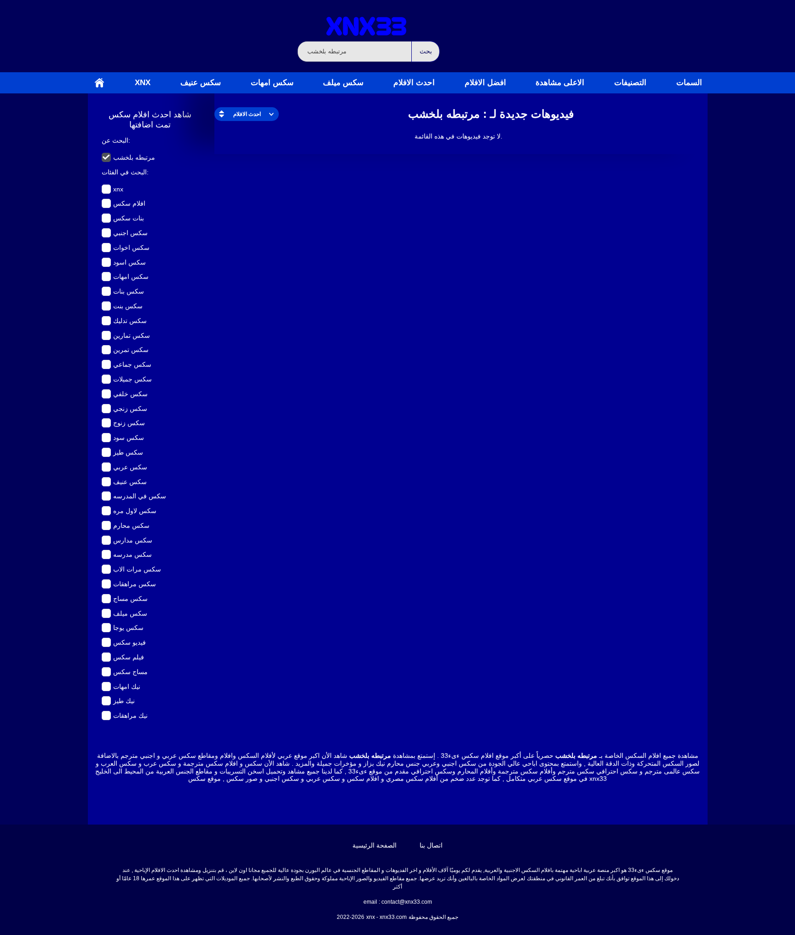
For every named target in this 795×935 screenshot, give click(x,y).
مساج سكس (130, 671)
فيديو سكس (129, 642)
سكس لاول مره (134, 510)
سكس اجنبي (130, 233)
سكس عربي (130, 467)
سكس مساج (130, 598)
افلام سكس (129, 203)
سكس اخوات (131, 247)
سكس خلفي (130, 394)
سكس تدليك (130, 320)
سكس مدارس (132, 540)
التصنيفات (630, 82)
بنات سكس (128, 218)
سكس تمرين (131, 349)
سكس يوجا (128, 627)
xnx (142, 82)
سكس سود (128, 437)
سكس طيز (128, 452)
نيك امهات (126, 686)
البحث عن (115, 140)
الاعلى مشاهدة (560, 82)
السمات (689, 82)
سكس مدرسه (132, 554)
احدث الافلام (414, 82)
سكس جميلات (132, 379)
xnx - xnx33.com (386, 917)
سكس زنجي (130, 408)
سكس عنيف (200, 82)
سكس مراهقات (134, 584)
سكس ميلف (343, 82)
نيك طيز (124, 700)
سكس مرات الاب (137, 569)
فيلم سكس (128, 657)
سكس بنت (128, 306)
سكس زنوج (129, 423)
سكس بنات (128, 291)
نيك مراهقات (130, 715)
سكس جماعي (132, 364)
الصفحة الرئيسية (99, 83)
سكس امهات (272, 82)
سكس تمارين (131, 335)
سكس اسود (129, 262)
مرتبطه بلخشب (134, 157)
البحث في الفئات (124, 172)
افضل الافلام (485, 82)
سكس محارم (131, 525)
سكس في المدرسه (139, 496)
